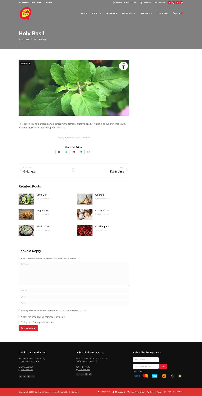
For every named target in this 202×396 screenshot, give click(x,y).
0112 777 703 (84, 367)
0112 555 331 (27, 367)
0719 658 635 (84, 369)
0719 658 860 (27, 369)
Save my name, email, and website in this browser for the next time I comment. (53, 310)
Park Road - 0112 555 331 (126, 2)
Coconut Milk (102, 210)
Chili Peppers (102, 226)
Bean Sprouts (43, 226)
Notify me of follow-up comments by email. (43, 316)
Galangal (99, 194)
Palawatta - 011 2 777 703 (154, 2)
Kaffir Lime (42, 194)
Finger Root (42, 210)
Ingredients (25, 63)
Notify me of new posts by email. (37, 322)
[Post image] (26, 199)
